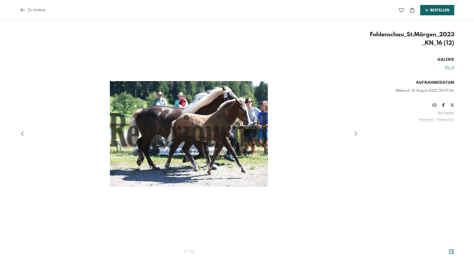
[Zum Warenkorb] (412, 10)
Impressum (426, 119)
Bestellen (439, 10)
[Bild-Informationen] (451, 252)
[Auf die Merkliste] (401, 10)
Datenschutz (445, 119)
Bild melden (446, 112)
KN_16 (449, 67)
